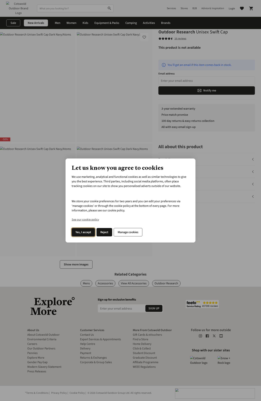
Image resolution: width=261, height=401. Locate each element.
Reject (104, 232)
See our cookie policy (85, 219)
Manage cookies (128, 232)
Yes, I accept (83, 232)
